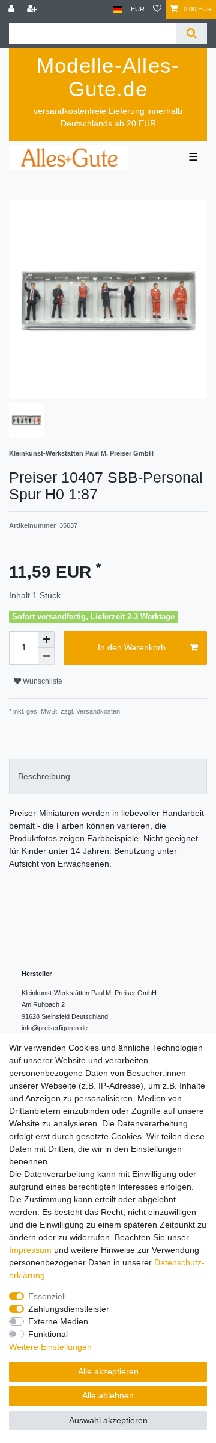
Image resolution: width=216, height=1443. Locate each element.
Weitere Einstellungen (50, 1347)
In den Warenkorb (132, 647)
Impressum (30, 1250)
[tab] (108, 776)
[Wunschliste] (157, 9)
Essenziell (47, 1296)
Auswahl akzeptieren (108, 1420)
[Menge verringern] (46, 656)
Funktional (48, 1334)
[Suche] (191, 33)
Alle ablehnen (108, 1395)
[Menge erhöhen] (46, 639)
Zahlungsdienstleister (68, 1309)
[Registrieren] (33, 9)
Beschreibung (44, 776)
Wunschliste (41, 681)
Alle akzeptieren (108, 1371)
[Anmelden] (12, 9)
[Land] (118, 9)
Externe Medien (58, 1321)
